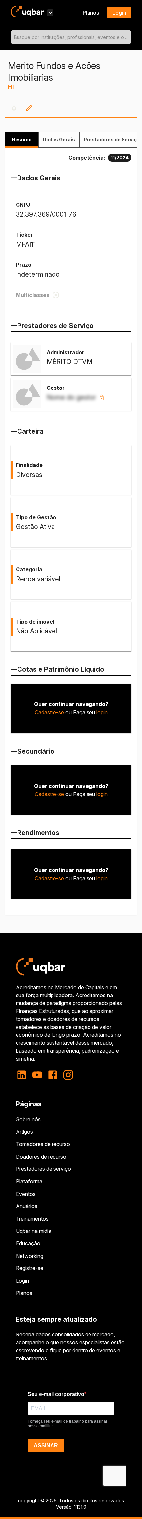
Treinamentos (32, 1218)
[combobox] (71, 37)
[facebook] (52, 1075)
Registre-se (29, 1268)
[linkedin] (23, 1075)
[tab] (21, 140)
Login (22, 1280)
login (102, 712)
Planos (91, 12)
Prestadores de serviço (43, 1168)
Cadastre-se (49, 712)
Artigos (24, 1132)
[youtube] (37, 1075)
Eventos (26, 1194)
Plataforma (29, 1181)
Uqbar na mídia (33, 1231)
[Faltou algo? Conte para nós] (29, 108)
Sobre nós (28, 1119)
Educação (28, 1243)
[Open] (128, 37)
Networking (29, 1256)
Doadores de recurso (41, 1156)
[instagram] (68, 1075)
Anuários (26, 1206)
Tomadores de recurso (43, 1144)
